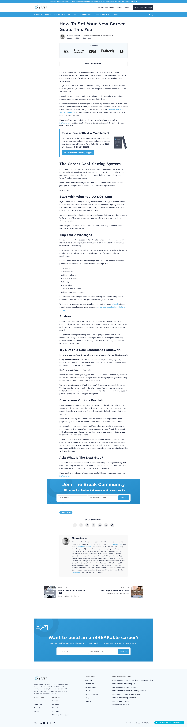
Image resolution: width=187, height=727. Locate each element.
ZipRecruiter (64, 123)
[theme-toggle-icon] (152, 14)
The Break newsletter (114, 544)
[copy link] (112, 525)
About (36, 701)
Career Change (84, 14)
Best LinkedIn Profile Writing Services (126, 694)
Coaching (119, 7)
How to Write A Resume (121, 705)
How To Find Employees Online (124, 687)
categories (38, 704)
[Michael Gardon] (62, 37)
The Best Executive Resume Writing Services (129, 691)
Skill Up (71, 14)
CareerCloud (136, 723)
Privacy (36, 711)
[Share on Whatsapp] (93, 525)
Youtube (55, 711)
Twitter (55, 701)
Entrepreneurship (101, 14)
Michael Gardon (73, 36)
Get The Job (58, 14)
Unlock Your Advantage (143, 7)
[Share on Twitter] (81, 525)
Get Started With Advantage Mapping (78, 153)
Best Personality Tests (120, 701)
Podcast (126, 7)
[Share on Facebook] (75, 525)
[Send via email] (106, 525)
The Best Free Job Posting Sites (124, 684)
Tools (114, 14)
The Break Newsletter (60, 715)
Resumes (37, 14)
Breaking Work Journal (106, 7)
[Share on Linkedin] (100, 525)
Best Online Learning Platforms (124, 698)
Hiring (47, 14)
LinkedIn (115, 304)
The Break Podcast (85, 546)
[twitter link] (41, 723)
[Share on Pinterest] (87, 525)
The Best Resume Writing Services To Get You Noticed (132, 680)
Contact (37, 708)
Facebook (56, 704)
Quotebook (76, 572)
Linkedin (55, 708)
